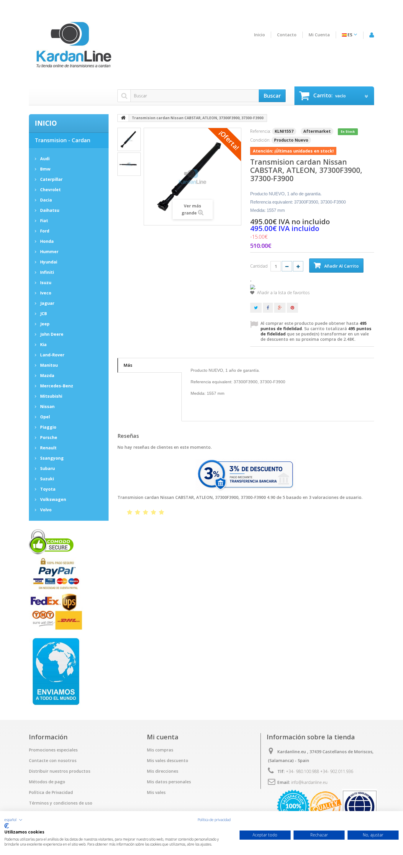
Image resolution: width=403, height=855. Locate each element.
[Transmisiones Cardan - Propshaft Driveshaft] (73, 48)
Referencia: (260, 131)
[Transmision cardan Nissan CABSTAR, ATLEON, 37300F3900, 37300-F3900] (129, 139)
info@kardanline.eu (309, 782)
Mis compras (160, 750)
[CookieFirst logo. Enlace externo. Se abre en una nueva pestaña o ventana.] (6, 825)
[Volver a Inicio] (123, 118)
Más (128, 365)
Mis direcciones (162, 771)
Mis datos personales (169, 781)
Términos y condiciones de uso (60, 803)
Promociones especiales (53, 750)
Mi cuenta (319, 34)
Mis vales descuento (167, 760)
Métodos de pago (47, 781)
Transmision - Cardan (62, 140)
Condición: (260, 140)
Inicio (259, 34)
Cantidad (259, 266)
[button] (13, 820)
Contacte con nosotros (52, 760)
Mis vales (156, 792)
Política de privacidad (214, 820)
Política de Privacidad (51, 792)
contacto (286, 34)
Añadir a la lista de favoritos (283, 292)
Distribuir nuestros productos (59, 771)
